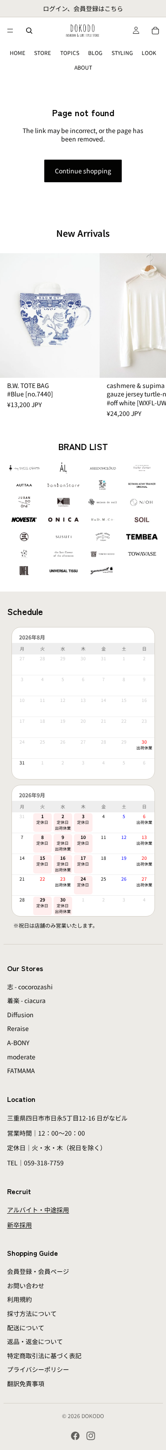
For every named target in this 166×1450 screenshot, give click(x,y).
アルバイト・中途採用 (38, 1210)
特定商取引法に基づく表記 (44, 1355)
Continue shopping (83, 170)
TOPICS (69, 52)
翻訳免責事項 (25, 1383)
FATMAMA (21, 1070)
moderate (21, 1056)
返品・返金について (35, 1341)
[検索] (29, 30)
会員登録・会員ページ (38, 1271)
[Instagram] (90, 1435)
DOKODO (92, 1415)
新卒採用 (19, 1224)
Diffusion (20, 1014)
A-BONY (18, 1042)
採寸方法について (32, 1313)
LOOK (149, 52)
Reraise (18, 1028)
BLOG (95, 52)
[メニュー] (10, 30)
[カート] (155, 30)
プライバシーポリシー (38, 1369)
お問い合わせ (25, 1285)
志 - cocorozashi (30, 986)
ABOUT (83, 67)
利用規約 (19, 1299)
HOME (17, 52)
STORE (42, 52)
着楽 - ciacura (26, 1000)
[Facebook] (75, 1435)
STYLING (122, 52)
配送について (25, 1327)
